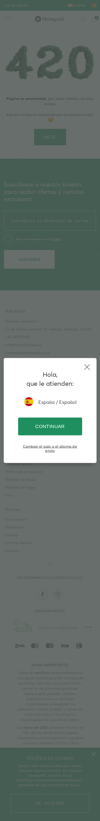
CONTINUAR (50, 426)
